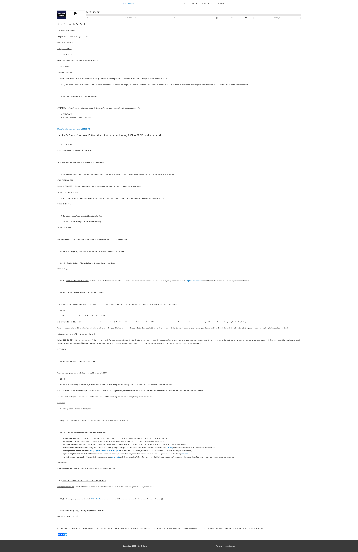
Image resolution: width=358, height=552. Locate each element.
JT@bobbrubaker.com (194, 281)
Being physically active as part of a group (105, 451)
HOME (186, 3)
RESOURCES (222, 3)
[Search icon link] (232, 3)
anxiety (170, 447)
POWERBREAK (207, 3)
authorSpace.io (230, 546)
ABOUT (194, 3)
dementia (184, 454)
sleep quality (115, 457)
